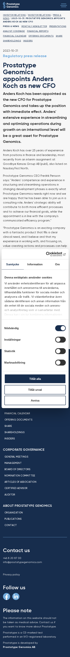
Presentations (57, 26)
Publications (13, 518)
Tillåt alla (35, 378)
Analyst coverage (14, 31)
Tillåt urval (35, 389)
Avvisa (35, 400)
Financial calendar (14, 36)
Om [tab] (57, 264)
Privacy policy (11, 574)
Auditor (9, 494)
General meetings (16, 456)
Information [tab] (35, 264)
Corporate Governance (23, 449)
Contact (10, 525)
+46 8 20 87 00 (12, 558)
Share (59, 36)
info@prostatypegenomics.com (22, 562)
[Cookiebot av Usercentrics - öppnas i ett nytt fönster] (50, 254)
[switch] (60, 340)
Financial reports (37, 31)
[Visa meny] (63, 5)
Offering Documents (41, 36)
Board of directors (17, 469)
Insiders (27, 40)
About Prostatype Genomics (27, 506)
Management (13, 462)
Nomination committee (19, 475)
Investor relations (14, 15)
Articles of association (20, 481)
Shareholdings (12, 40)
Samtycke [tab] (12, 264)
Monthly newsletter (34, 26)
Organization (13, 512)
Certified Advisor (15, 488)
